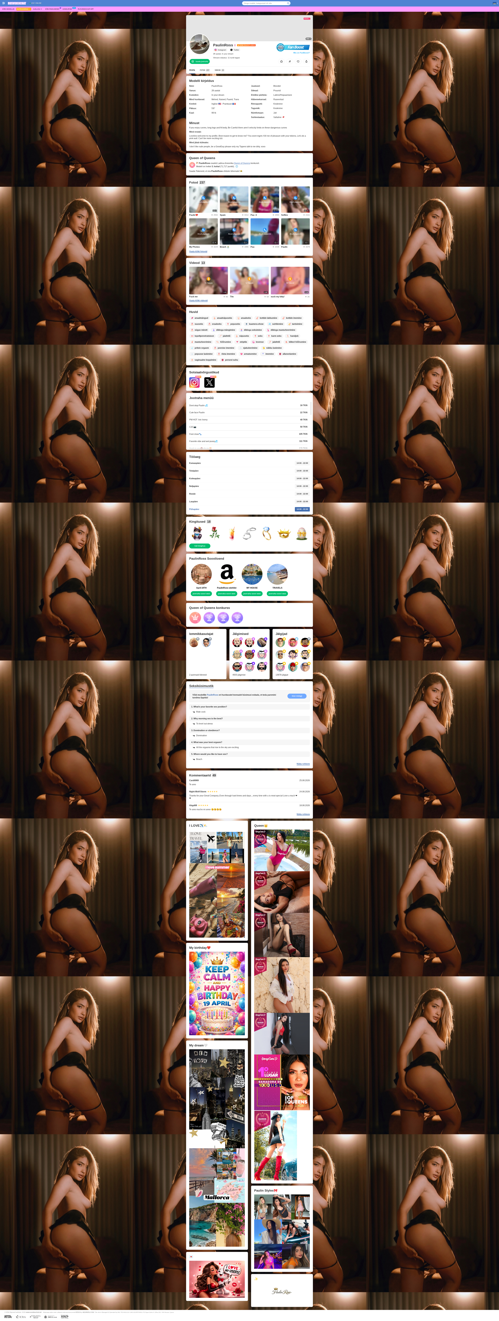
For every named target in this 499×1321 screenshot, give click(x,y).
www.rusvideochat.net (33, 1312)
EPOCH (78, 1312)
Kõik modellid (8, 9)
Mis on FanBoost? (301, 53)
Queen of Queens (242, 163)
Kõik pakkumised (52, 9)
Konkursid (67, 9)
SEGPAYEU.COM (88, 1312)
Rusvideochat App (86, 9)
